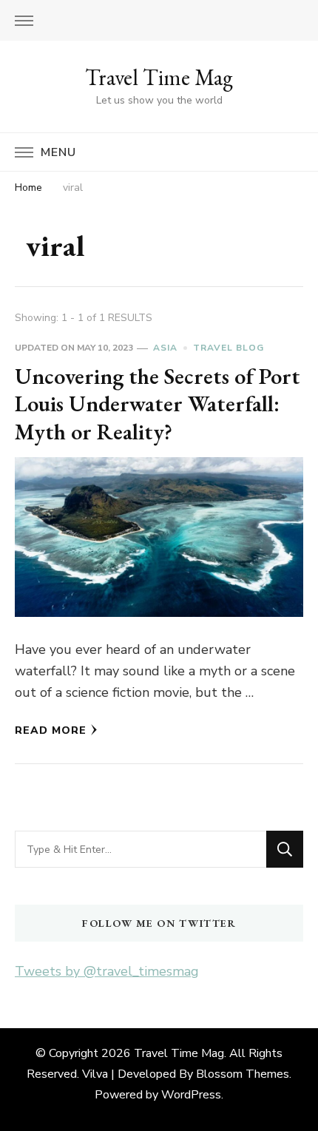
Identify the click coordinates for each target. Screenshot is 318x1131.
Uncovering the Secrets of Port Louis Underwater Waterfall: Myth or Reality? (157, 404)
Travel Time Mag (159, 77)
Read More (51, 730)
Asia (165, 348)
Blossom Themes (242, 1074)
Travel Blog (228, 348)
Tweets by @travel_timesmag (107, 971)
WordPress (191, 1095)
